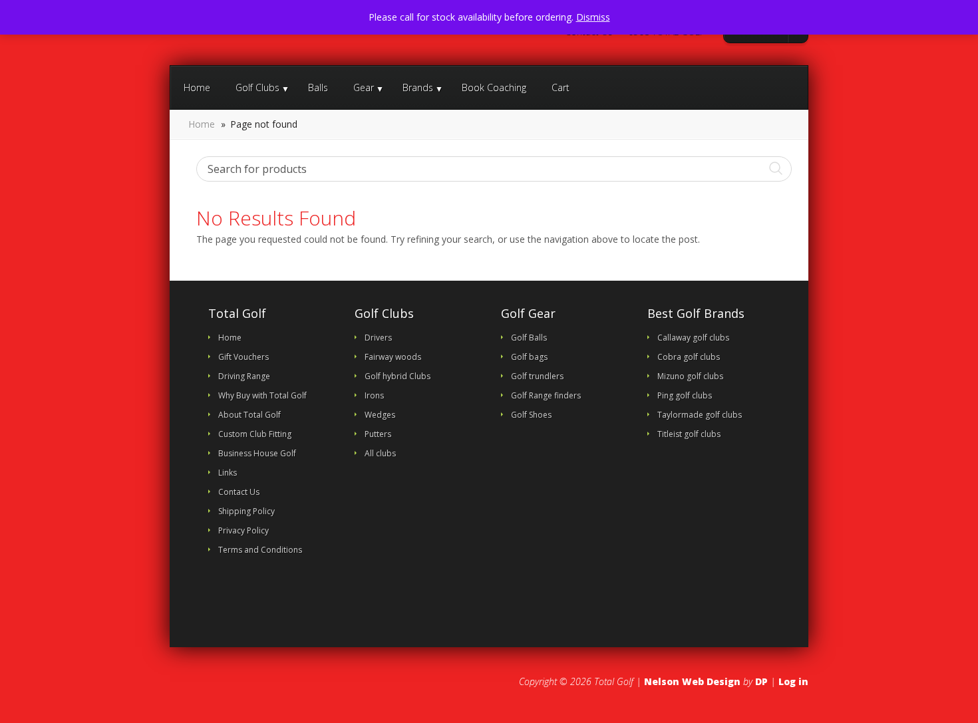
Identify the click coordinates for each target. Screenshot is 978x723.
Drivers (378, 337)
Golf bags (529, 356)
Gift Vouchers (243, 356)
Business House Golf (257, 453)
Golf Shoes (531, 414)
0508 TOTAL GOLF (665, 32)
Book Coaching (494, 87)
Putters (378, 434)
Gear (363, 87)
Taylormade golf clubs (699, 414)
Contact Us (588, 32)
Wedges (380, 414)
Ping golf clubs (684, 395)
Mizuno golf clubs (690, 376)
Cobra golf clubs (688, 356)
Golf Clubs (257, 87)
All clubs (380, 453)
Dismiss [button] (593, 17)
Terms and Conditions (260, 549)
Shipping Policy (246, 511)
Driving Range (244, 376)
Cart (561, 87)
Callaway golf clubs (693, 337)
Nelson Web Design (692, 681)
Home (197, 87)
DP (761, 681)
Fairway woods (393, 356)
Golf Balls (529, 337)
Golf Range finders (546, 395)
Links (227, 472)
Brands (418, 87)
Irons (374, 395)
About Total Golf (249, 414)
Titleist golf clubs (689, 434)
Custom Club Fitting (254, 434)
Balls (318, 87)
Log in (793, 681)
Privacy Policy (243, 530)
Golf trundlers (537, 376)
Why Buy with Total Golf (262, 395)
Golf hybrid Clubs (397, 376)
